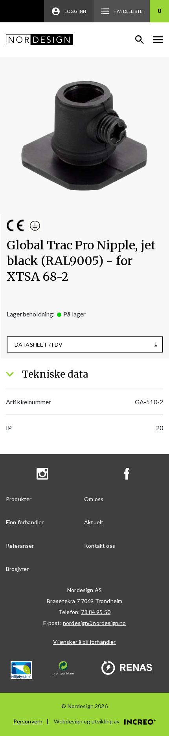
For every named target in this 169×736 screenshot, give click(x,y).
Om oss (93, 499)
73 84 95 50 (95, 612)
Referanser (20, 545)
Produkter (18, 499)
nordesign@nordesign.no (94, 623)
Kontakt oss (99, 545)
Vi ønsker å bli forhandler (84, 641)
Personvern (28, 721)
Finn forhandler (25, 522)
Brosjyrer (17, 568)
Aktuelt (93, 522)
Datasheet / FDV (38, 344)
